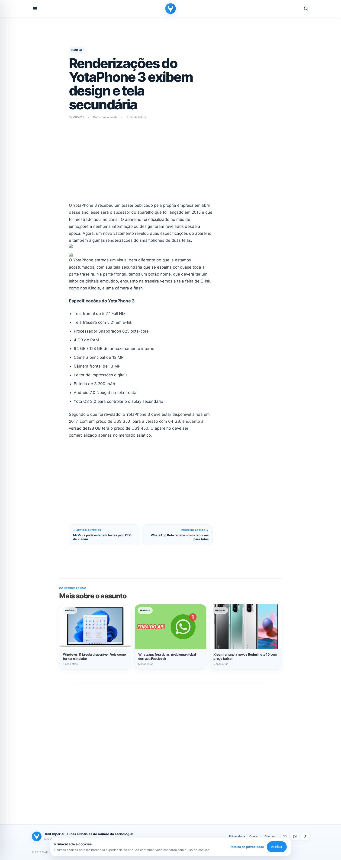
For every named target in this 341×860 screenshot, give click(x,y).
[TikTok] (305, 836)
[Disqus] (170, 749)
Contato (254, 836)
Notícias (76, 49)
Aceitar (277, 846)
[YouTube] (284, 836)
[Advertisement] (141, 166)
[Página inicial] (170, 8)
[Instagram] (295, 836)
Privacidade (237, 836)
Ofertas (269, 836)
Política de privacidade (247, 847)
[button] (35, 8)
